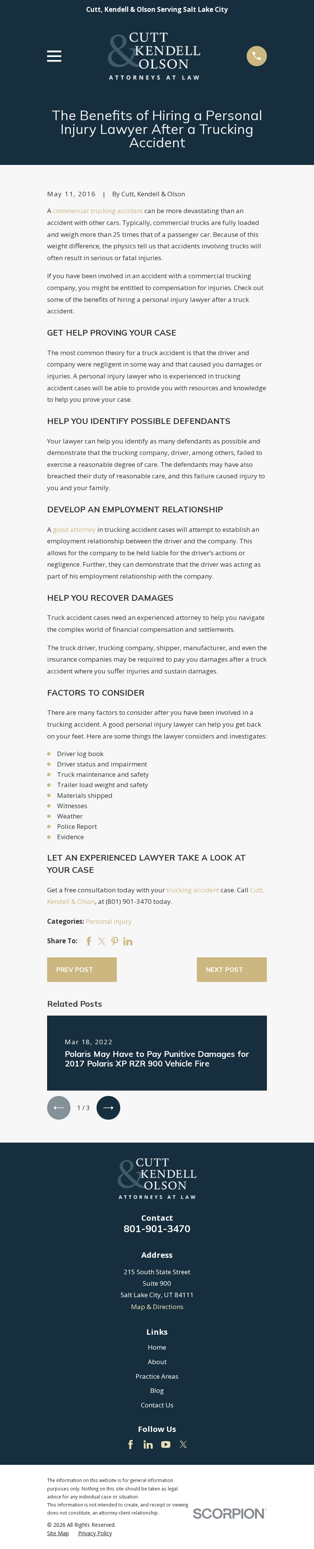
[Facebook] (130, 1444)
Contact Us (157, 1405)
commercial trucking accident (98, 210)
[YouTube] (165, 1444)
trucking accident (193, 889)
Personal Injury (109, 921)
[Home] (154, 56)
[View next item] (108, 1107)
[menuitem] (58, 1533)
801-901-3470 (157, 1228)
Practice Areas (157, 1376)
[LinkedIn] (148, 1444)
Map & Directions (157, 1306)
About (157, 1361)
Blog (157, 1390)
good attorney (74, 529)
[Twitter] (183, 1444)
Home (157, 1347)
